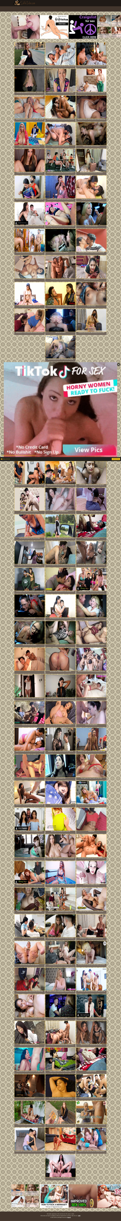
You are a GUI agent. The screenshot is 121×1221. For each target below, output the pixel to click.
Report (69, 1217)
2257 (79, 1215)
